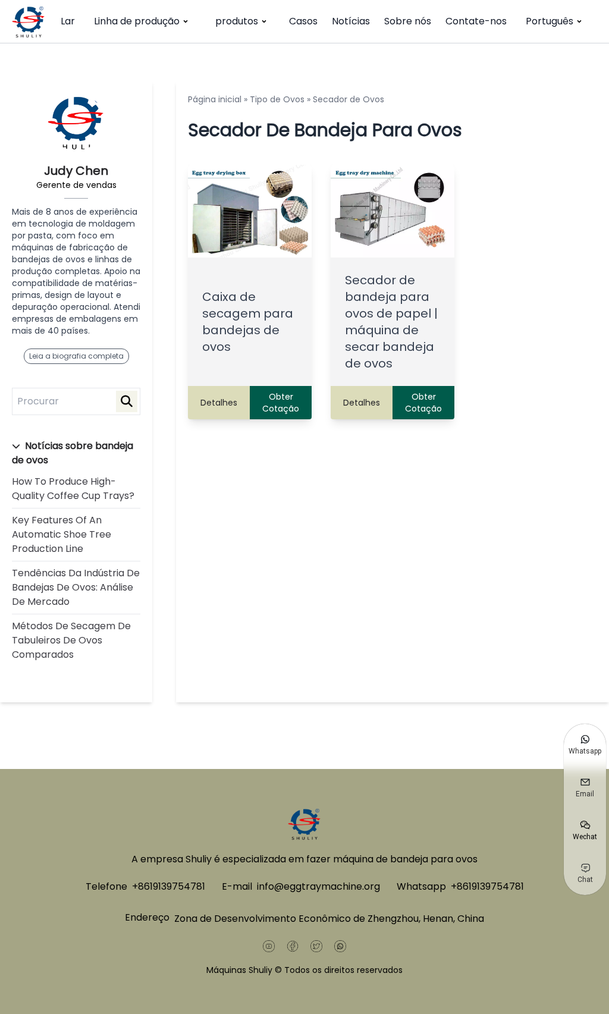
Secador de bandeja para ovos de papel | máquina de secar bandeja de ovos (391, 322)
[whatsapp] (340, 946)
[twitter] (316, 946)
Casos (303, 21)
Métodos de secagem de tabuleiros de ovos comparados (71, 640)
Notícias (351, 21)
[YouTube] (269, 946)
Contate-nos (476, 21)
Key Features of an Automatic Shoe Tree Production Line (61, 534)
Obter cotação (280, 403)
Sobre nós (407, 21)
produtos (236, 21)
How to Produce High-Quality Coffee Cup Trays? (73, 489)
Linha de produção (137, 21)
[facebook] (293, 946)
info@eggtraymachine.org (318, 886)
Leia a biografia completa (76, 356)
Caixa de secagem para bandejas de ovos (247, 321)
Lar (68, 21)
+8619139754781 (168, 886)
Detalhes (218, 403)
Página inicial (214, 99)
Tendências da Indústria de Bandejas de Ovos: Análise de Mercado (76, 587)
